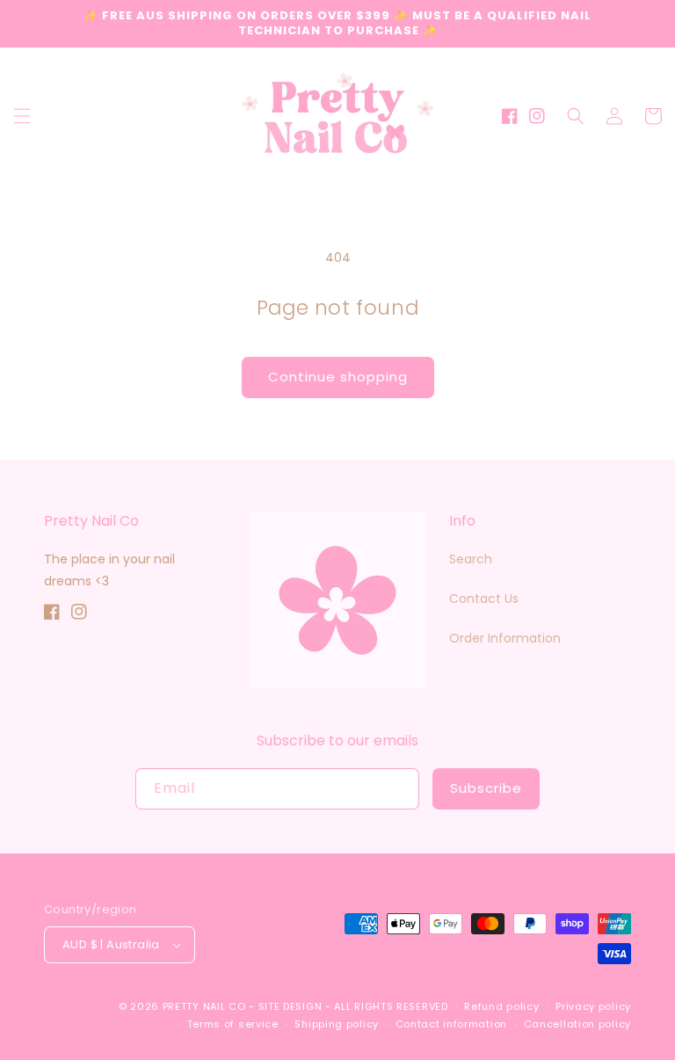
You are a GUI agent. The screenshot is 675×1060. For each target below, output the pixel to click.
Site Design (290, 1006)
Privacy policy (593, 1006)
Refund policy (501, 1006)
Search (470, 559)
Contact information (451, 1024)
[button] (22, 116)
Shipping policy (336, 1024)
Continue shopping (338, 376)
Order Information (505, 638)
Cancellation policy (577, 1024)
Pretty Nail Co (204, 1006)
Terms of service (233, 1024)
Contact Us (484, 598)
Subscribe (486, 788)
